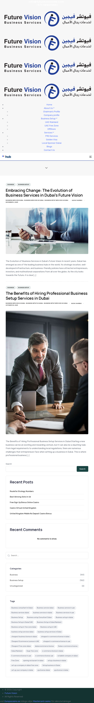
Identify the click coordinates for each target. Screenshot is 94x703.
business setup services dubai (22, 632)
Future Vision (11, 693)
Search (9, 464)
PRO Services (51, 136)
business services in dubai (34, 200)
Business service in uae (66, 608)
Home (49, 104)
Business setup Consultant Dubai (39, 617)
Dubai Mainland (16, 651)
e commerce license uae (44, 656)
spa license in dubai (61, 670)
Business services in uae (65, 613)
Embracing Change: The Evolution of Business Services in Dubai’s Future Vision (44, 193)
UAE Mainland (51, 122)
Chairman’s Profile (51, 111)
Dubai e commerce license (67, 646)
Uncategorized (16, 586)
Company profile (51, 115)
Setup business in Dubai (51, 665)
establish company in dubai (68, 656)
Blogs (49, 146)
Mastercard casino (42, 701)
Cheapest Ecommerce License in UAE (25, 641)
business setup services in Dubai (56, 200)
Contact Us (49, 150)
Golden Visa (51, 139)
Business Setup (48, 118)
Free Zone (15, 661)
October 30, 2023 (12, 305)
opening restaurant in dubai (33, 661)
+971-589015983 (47, 5)
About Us (48, 108)
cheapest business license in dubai (24, 637)
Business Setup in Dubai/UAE (22, 622)
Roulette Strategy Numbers (22, 491)
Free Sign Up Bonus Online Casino (24, 502)
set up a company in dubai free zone (24, 665)
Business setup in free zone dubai (23, 627)
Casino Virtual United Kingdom (23, 508)
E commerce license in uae (21, 656)
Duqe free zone (32, 651)
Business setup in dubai (34, 303)
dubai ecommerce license (44, 646)
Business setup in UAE (48, 627)
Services (48, 132)
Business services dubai (14, 200)
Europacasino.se (12, 701)
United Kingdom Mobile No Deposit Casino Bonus (31, 513)
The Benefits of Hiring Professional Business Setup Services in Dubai (46, 296)
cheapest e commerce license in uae (56, 641)
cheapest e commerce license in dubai (55, 637)
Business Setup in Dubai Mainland (49, 622)
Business (11, 184)
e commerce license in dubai (52, 651)
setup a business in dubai (57, 661)
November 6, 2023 (12, 202)
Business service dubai (45, 608)
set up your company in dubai (22, 670)
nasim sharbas (77, 200)
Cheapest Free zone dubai (21, 646)
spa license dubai (43, 670)
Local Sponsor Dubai (51, 143)
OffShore (51, 129)
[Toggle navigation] (77, 156)
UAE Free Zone (52, 125)
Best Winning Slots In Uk (20, 497)
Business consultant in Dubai (22, 608)
